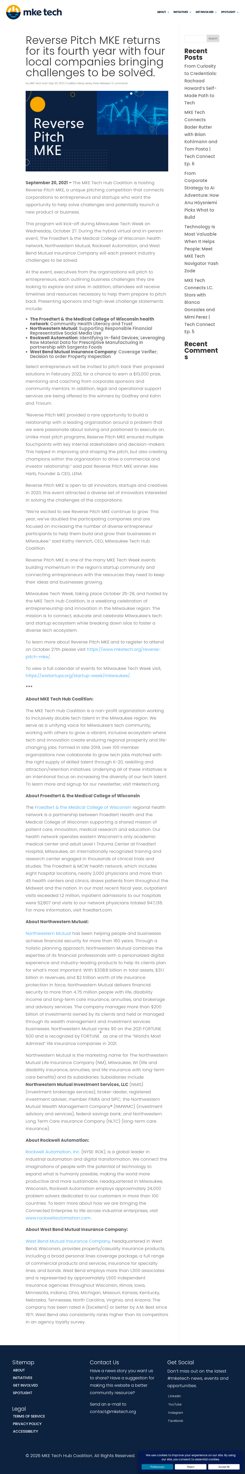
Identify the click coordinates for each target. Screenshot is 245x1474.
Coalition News (75, 83)
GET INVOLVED (25, 1385)
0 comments (120, 83)
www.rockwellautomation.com (58, 1218)
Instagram (175, 1412)
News (88, 83)
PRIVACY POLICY (27, 1423)
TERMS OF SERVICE (29, 1416)
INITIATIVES (22, 1377)
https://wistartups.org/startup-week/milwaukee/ (78, 676)
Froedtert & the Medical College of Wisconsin (83, 807)
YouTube (175, 1404)
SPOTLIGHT (22, 1392)
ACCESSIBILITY (25, 1431)
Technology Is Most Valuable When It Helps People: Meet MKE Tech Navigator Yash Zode (201, 249)
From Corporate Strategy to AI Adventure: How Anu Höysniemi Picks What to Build (201, 195)
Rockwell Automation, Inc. (53, 1152)
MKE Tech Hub (38, 83)
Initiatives (180, 12)
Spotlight (228, 12)
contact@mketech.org (113, 1411)
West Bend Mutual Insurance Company (68, 1241)
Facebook (175, 1421)
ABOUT (19, 1370)
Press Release (101, 83)
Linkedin (174, 1396)
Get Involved (204, 12)
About (161, 12)
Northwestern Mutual (48, 933)
